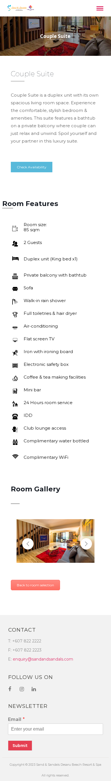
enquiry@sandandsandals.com (43, 659)
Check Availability (31, 167)
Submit (20, 745)
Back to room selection (35, 585)
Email (16, 719)
